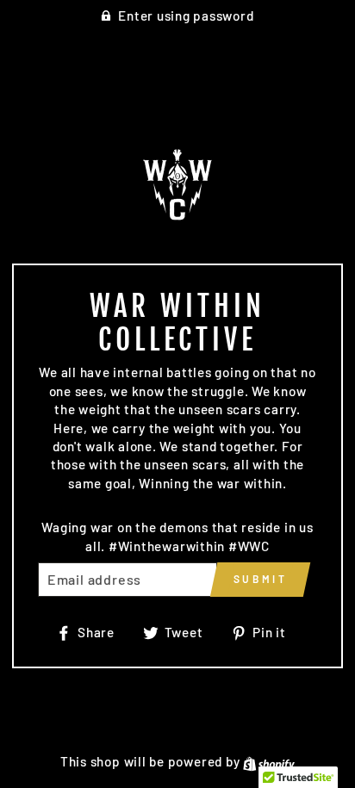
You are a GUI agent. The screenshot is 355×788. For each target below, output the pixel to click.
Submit (261, 579)
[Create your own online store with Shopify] (269, 761)
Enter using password (185, 15)
